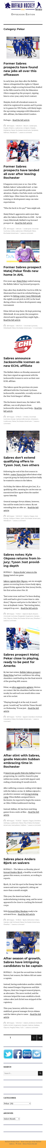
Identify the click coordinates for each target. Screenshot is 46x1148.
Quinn (22, 518)
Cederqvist (33, 126)
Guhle (13, 231)
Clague (31, 516)
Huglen (6, 128)
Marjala (32, 128)
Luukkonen (7, 421)
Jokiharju (7, 823)
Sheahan (37, 618)
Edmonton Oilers (33, 920)
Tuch (22, 1027)
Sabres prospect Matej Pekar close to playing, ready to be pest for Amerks (21, 660)
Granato (36, 616)
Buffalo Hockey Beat (12, 1142)
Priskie (29, 823)
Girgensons (29, 616)
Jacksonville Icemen (23, 419)
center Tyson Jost (18, 474)
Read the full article (21, 120)
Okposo (10, 618)
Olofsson (12, 518)
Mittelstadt (27, 231)
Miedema (7, 130)
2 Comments (37, 328)
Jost (36, 516)
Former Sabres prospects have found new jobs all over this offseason (21, 69)
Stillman (6, 132)
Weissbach (13, 132)
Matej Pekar (22, 281)
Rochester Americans (23, 130)
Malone (30, 1025)
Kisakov (12, 128)
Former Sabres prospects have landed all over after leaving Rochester (21, 172)
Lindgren (26, 128)
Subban (23, 825)
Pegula (12, 1027)
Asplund (25, 614)
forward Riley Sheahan (18, 911)
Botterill (39, 1023)
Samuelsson (16, 825)
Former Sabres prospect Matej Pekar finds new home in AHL (22, 270)
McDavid (16, 922)
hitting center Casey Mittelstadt (27, 296)
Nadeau (36, 1025)
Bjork (31, 614)
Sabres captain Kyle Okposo (15, 581)
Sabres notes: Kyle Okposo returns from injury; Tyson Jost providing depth (22, 560)
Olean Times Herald (30, 1144)
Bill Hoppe (10, 126)
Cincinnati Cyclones (30, 326)
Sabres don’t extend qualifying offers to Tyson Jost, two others (21, 461)
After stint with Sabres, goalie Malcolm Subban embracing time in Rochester (22, 761)
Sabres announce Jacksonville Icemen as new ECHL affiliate (21, 362)
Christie (25, 417)
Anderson (32, 1023)
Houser (13, 419)
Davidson (31, 717)
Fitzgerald (21, 616)
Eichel (11, 1025)
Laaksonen (19, 128)
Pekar (13, 130)
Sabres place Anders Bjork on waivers (19, 861)
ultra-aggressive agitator (22, 687)
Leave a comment (25, 132)
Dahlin (6, 1025)
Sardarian (34, 130)
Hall (11, 922)
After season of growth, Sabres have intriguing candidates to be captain (23, 962)
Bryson (35, 614)
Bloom (26, 126)
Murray (6, 518)
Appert (25, 717)
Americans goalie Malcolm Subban (20, 773)
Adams (26, 516)
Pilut (25, 823)
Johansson (34, 419)
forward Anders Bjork (13, 872)
